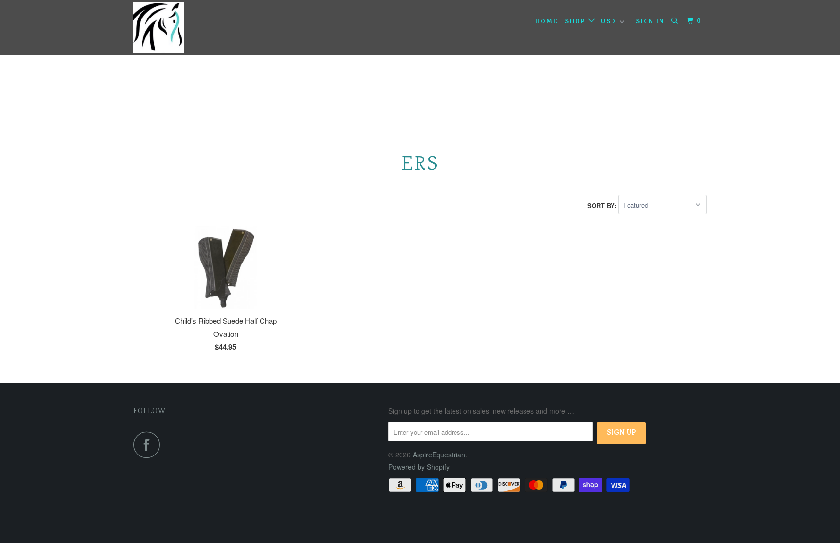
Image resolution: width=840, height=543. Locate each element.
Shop (576, 22)
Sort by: (602, 205)
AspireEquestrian (439, 454)
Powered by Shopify (419, 467)
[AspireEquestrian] (183, 27)
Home (546, 22)
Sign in (650, 22)
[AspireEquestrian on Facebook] (149, 444)
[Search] (675, 21)
